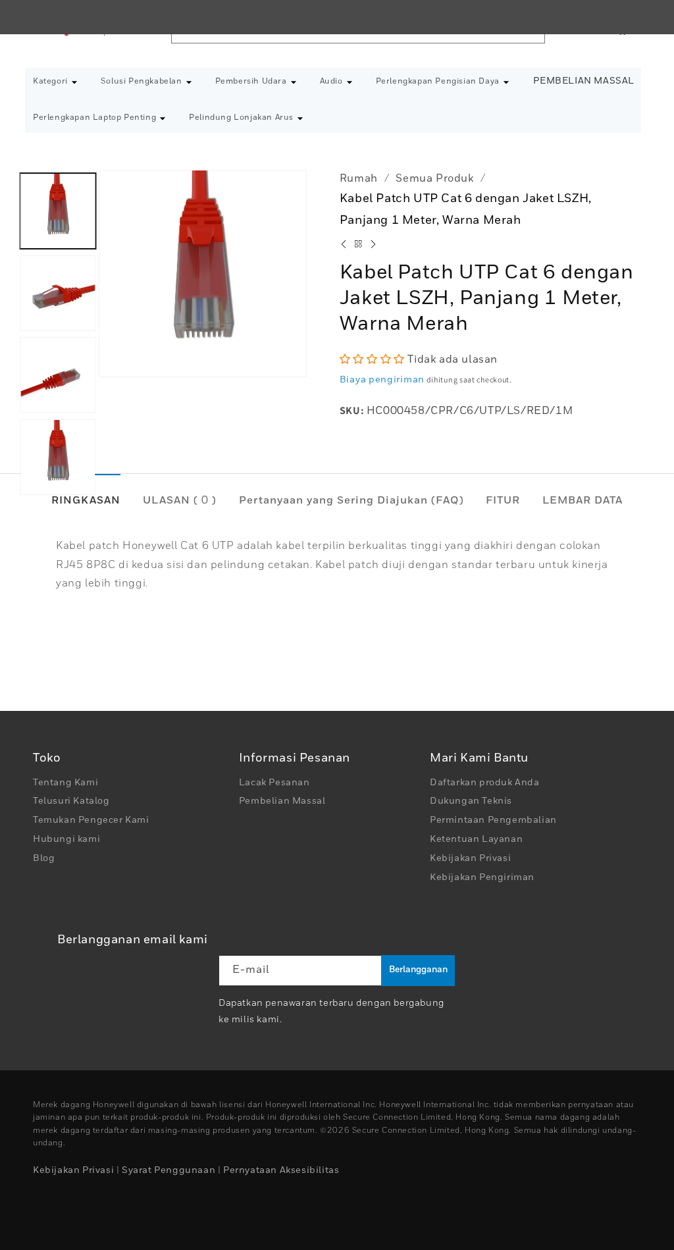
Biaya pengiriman (382, 379)
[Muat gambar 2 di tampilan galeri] (58, 292)
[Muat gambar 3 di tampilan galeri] (58, 375)
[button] (55, 82)
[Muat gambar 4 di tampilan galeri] (58, 456)
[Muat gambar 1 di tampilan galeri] (58, 211)
